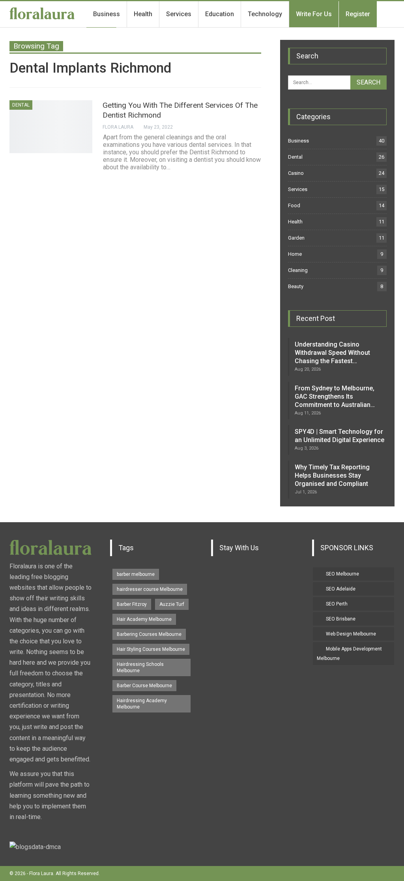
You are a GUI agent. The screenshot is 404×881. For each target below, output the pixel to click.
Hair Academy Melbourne (144, 619)
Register (358, 14)
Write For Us (314, 14)
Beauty (295, 286)
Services (178, 14)
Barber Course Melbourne (144, 685)
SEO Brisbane (340, 619)
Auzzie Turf (171, 604)
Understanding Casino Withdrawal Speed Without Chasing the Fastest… (332, 353)
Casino (296, 173)
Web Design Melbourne (351, 634)
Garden (296, 238)
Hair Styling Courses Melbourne (151, 649)
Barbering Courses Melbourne (149, 634)
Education (219, 14)
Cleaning (298, 270)
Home (295, 254)
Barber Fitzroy (132, 604)
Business (106, 14)
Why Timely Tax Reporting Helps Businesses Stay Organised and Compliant (332, 475)
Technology (265, 14)
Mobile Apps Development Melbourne (349, 653)
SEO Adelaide (340, 589)
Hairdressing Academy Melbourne (142, 704)
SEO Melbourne (342, 574)
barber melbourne (136, 574)
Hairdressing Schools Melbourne (140, 667)
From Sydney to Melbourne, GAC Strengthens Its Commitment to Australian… (335, 396)
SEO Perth (337, 604)
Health (143, 14)
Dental (21, 105)
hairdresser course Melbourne (150, 589)
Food (294, 205)
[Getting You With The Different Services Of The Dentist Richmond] (50, 126)
